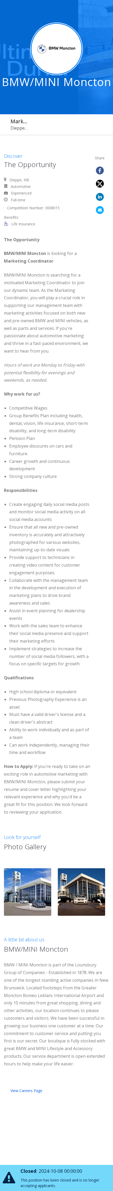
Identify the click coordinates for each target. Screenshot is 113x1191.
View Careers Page (26, 1090)
